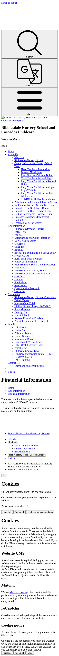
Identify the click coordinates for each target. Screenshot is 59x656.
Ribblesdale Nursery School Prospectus (34, 264)
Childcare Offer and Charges (29, 228)
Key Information (16, 225)
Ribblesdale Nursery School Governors (34, 205)
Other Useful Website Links (28, 345)
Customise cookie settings (40, 512)
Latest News (20, 327)
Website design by (23, 469)
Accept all (19, 512)
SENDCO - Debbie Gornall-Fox (38, 199)
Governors (19, 243)
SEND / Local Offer (25, 240)
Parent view (20, 348)
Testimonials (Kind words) (28, 222)
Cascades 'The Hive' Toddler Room (32, 211)
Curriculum (14, 294)
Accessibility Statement (26, 445)
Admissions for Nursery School (30, 270)
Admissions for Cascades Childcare (32, 273)
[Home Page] (29, 120)
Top (4, 475)
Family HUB (14, 324)
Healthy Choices (23, 356)
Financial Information (25, 261)
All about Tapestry (24, 333)
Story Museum (22, 309)
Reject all (7, 512)
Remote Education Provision (29, 318)
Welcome (19, 157)
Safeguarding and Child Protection (32, 237)
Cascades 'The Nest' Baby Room (31, 208)
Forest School (21, 315)
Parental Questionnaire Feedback (31, 321)
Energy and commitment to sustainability (35, 252)
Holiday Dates (21, 255)
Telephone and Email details (29, 365)
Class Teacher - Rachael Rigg (36, 178)
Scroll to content (9, 2)
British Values (21, 300)
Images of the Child (24, 303)
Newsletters (20, 285)
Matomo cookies (18, 592)
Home (11, 151)
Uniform (18, 279)
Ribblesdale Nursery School (28, 160)
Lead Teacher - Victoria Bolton (37, 175)
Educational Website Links (28, 342)
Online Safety (21, 330)
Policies (18, 234)
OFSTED (19, 276)
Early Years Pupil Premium (28, 258)
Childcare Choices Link (26, 351)
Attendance (20, 267)
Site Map (12, 439)
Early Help (20, 231)
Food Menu (20, 282)
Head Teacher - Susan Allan (35, 169)
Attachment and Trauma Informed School (35, 202)
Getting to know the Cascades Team (33, 214)
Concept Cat (20, 312)
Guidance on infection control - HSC (33, 353)
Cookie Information (24, 448)
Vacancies (19, 291)
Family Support (22, 336)
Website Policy (22, 451)
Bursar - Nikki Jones (31, 172)
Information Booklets (25, 339)
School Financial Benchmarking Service (28, 433)
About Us (13, 154)
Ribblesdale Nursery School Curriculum (35, 297)
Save (30, 653)
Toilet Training (22, 359)
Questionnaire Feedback (26, 288)
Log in (11, 371)
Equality (18, 249)
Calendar (19, 246)
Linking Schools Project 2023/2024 (32, 306)
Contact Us (14, 362)
